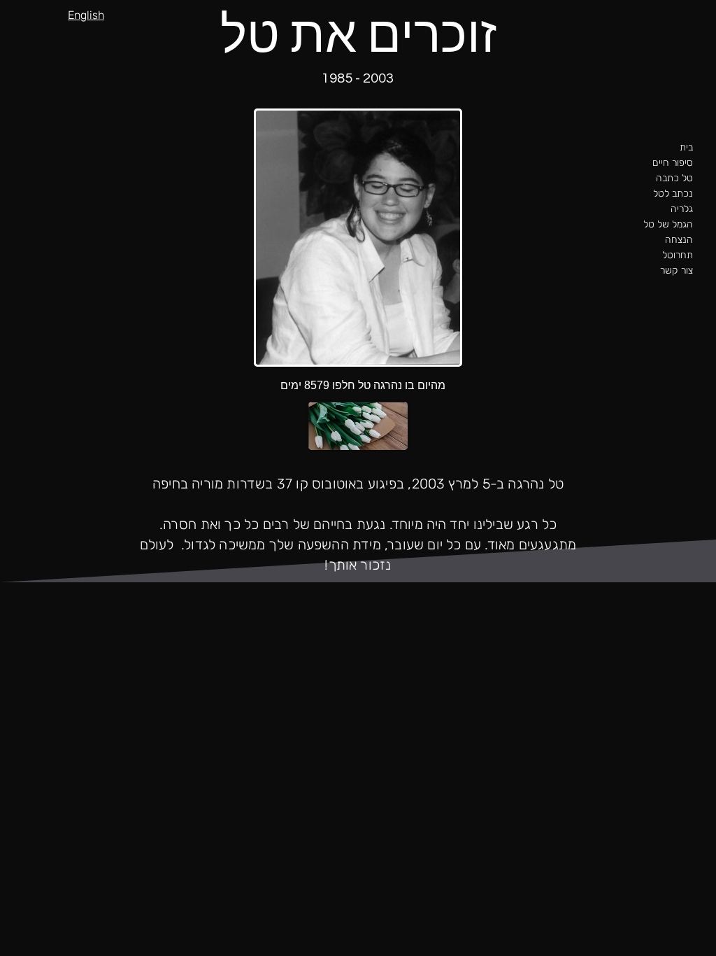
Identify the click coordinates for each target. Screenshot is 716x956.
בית (686, 147)
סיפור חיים (672, 163)
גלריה (682, 209)
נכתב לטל (673, 193)
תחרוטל (677, 255)
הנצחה (679, 240)
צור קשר (676, 270)
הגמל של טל (668, 224)
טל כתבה (674, 178)
